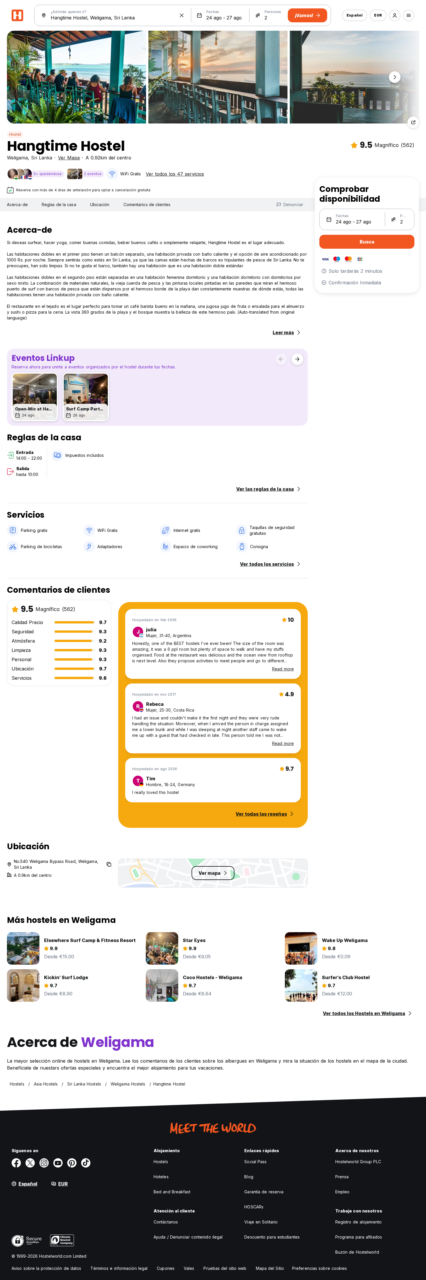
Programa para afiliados (358, 1236)
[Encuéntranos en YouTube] (58, 1163)
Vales (189, 1268)
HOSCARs (253, 1206)
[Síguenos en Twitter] (30, 1163)
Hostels (161, 1161)
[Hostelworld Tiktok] (85, 1163)
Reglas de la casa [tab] (59, 204)
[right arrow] (297, 359)
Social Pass (255, 1161)
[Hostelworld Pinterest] (72, 1163)
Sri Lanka (41, 158)
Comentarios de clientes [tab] (146, 204)
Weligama (17, 158)
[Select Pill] (394, 15)
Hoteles (161, 1176)
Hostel (15, 134)
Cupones (165, 1268)
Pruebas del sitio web (224, 1268)
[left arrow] (281, 359)
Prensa (342, 1176)
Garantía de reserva (263, 1191)
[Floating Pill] (394, 77)
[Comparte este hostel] (413, 122)
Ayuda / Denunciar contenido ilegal (188, 1236)
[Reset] (182, 15)
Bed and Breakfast (172, 1191)
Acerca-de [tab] (17, 204)
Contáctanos (166, 1221)
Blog (248, 1176)
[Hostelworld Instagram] (44, 1163)
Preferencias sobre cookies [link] (319, 1268)
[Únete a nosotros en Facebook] (16, 1163)
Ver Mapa (69, 158)
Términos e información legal (119, 1268)
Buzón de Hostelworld (357, 1252)
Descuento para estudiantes (272, 1236)
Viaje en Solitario (261, 1221)
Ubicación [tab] (100, 204)
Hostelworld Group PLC (358, 1161)
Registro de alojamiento (358, 1221)
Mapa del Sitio (270, 1268)
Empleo (342, 1191)
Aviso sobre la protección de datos (46, 1268)
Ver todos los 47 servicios (175, 174)
